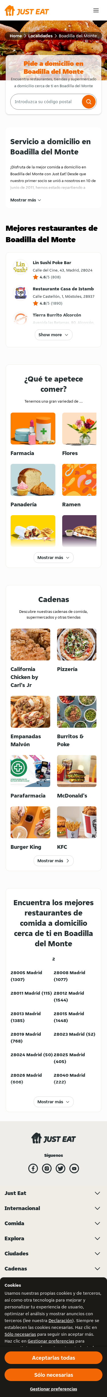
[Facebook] (33, 1168)
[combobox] (45, 101)
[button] (89, 102)
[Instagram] (47, 1168)
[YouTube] (74, 1168)
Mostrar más (23, 200)
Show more (50, 335)
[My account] (96, 10)
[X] (60, 1168)
